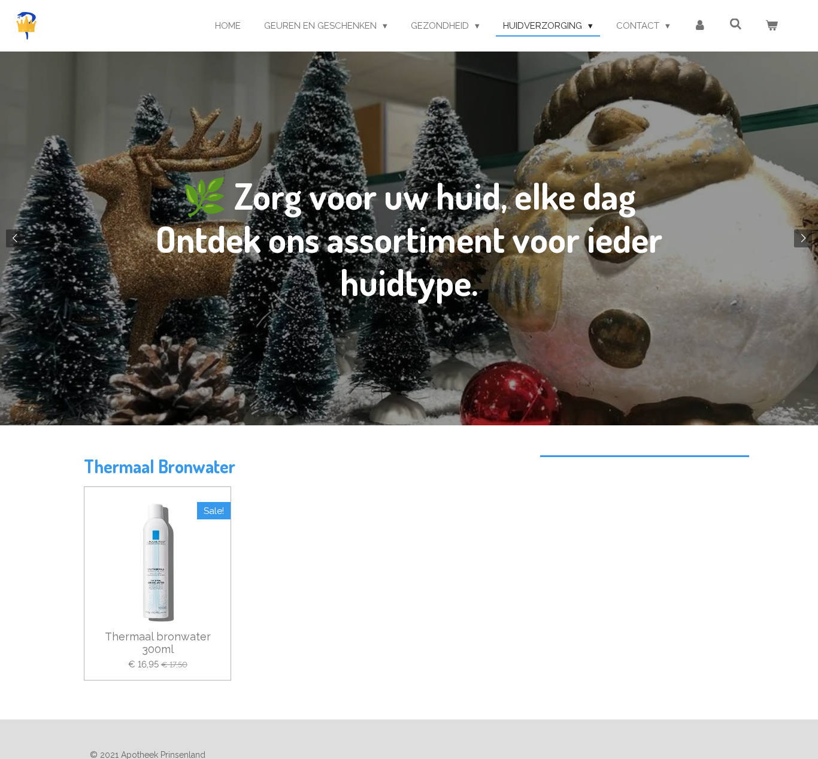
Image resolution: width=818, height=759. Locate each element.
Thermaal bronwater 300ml (158, 642)
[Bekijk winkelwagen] (771, 26)
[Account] (699, 26)
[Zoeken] (735, 24)
